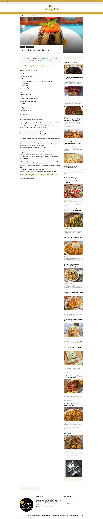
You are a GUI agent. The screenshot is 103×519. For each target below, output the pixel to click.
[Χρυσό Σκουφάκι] (51, 8)
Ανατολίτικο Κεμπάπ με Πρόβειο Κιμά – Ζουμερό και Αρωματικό (73, 119)
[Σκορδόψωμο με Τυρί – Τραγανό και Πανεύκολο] (73, 358)
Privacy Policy (64, 515)
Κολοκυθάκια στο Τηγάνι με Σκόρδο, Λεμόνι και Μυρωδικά (72, 209)
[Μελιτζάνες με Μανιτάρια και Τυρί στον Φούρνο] (73, 442)
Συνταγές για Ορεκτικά (68, 228)
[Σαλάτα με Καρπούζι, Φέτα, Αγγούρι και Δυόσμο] (73, 191)
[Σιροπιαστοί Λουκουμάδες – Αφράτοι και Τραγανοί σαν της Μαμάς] (73, 134)
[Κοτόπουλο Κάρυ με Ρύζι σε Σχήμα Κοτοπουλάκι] (73, 248)
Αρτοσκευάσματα (67, 367)
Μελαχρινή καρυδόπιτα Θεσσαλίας (73, 98)
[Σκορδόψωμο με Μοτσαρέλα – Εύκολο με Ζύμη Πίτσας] (73, 158)
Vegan (65, 75)
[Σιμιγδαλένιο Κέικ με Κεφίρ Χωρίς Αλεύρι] (73, 303)
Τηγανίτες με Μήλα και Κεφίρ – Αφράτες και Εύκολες (72, 404)
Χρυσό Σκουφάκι (24, 517)
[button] (81, 13)
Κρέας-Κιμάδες (67, 117)
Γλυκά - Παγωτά (67, 97)
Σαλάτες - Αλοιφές (67, 200)
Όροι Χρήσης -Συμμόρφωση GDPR (50, 515)
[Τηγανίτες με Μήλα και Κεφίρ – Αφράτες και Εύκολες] (73, 414)
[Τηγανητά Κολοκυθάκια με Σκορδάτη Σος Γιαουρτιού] (73, 275)
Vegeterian (66, 423)
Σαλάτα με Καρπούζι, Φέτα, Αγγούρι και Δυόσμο (71, 181)
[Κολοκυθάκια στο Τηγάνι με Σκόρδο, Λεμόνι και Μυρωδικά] (73, 219)
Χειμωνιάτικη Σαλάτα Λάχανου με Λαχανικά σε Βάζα (73, 320)
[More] (42, 186)
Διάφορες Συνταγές (67, 140)
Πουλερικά (66, 256)
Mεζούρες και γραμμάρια (76, 515)
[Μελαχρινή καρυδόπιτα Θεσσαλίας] (73, 91)
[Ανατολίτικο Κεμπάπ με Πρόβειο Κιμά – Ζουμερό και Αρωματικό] (73, 111)
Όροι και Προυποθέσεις (34, 515)
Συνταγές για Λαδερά (30, 46)
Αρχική (21, 15)
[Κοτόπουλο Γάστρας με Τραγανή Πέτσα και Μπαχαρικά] (73, 386)
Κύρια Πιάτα (26, 15)
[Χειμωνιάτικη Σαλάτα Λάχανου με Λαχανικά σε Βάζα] (73, 330)
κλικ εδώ (44, 58)
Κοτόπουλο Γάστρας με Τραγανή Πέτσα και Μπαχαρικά (73, 376)
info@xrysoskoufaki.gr (48, 506)
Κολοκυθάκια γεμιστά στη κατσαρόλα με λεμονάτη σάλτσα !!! (40, 65)
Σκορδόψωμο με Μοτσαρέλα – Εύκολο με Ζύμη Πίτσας (72, 166)
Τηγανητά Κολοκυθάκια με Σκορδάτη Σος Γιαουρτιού (71, 265)
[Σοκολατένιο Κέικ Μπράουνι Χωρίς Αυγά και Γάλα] (73, 69)
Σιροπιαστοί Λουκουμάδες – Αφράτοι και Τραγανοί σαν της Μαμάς (72, 143)
